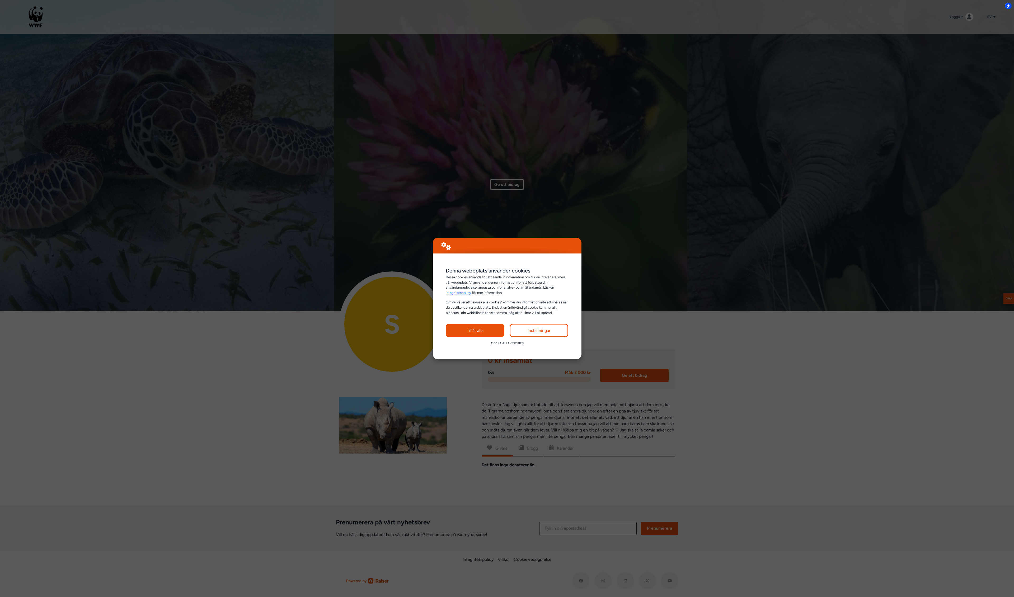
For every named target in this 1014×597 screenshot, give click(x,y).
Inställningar (539, 330)
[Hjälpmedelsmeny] (1008, 6)
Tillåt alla (475, 330)
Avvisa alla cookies (507, 343)
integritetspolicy (458, 292)
